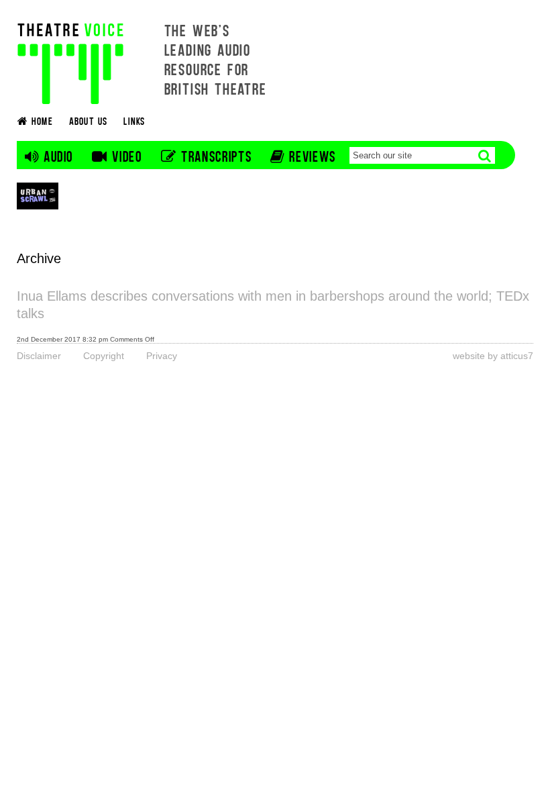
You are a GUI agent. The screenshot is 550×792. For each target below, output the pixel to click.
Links (134, 120)
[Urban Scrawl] (37, 195)
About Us (88, 120)
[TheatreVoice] (70, 62)
